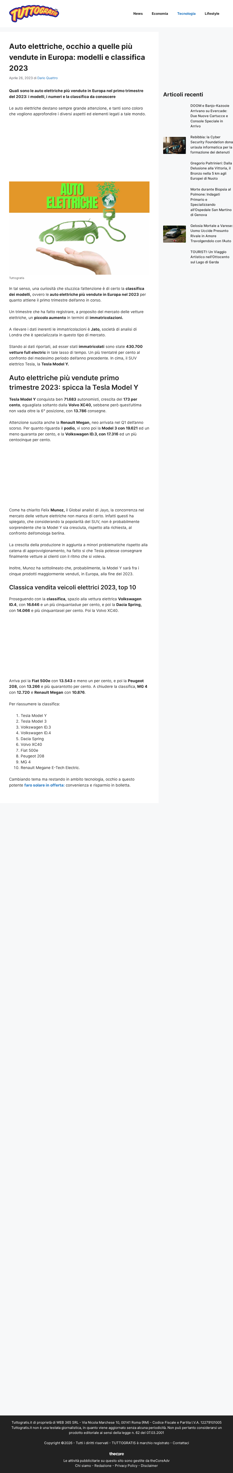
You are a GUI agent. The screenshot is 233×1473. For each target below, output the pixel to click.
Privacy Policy (126, 1465)
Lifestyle (212, 13)
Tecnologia (186, 13)
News (138, 13)
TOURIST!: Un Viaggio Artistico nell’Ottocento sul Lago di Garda (209, 257)
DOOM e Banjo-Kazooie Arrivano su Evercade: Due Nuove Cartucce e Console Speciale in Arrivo (209, 115)
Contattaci (181, 1443)
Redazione (102, 1465)
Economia (160, 13)
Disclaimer (149, 1465)
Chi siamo (83, 1465)
